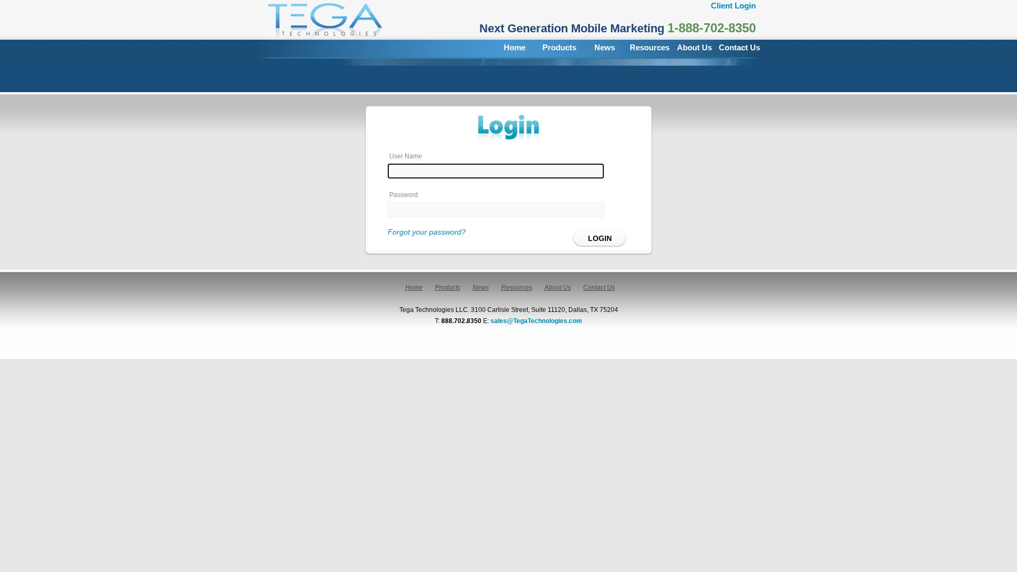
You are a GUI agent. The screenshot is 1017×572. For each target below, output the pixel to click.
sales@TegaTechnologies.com (536, 321)
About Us (694, 47)
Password (403, 195)
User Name (405, 156)
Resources (650, 47)
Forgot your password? (427, 232)
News (604, 47)
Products (559, 47)
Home (514, 47)
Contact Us (739, 47)
